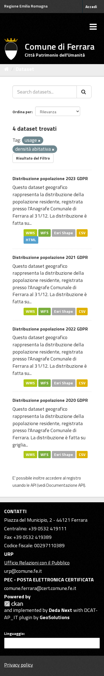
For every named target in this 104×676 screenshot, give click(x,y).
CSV (82, 232)
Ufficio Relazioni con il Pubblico (37, 562)
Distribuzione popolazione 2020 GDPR (50, 400)
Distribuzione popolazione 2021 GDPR (50, 257)
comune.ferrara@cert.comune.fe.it (40, 588)
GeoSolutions (55, 617)
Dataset (25, 69)
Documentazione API (65, 485)
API (33, 485)
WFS (44, 232)
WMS (30, 232)
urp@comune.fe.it (23, 571)
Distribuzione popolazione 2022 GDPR (50, 329)
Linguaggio (14, 633)
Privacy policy (18, 665)
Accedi (91, 6)
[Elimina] (39, 140)
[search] (84, 91)
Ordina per (22, 112)
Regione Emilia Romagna (26, 6)
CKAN (13, 604)
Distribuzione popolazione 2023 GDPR (50, 178)
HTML (31, 240)
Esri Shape (63, 232)
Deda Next (60, 610)
